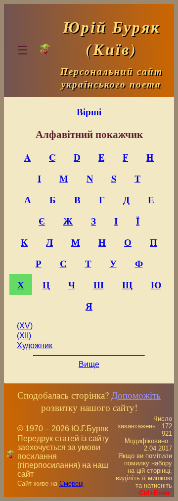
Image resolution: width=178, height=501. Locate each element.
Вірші (89, 111)
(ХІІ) (24, 335)
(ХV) (25, 325)
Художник (34, 345)
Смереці (71, 483)
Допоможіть (136, 395)
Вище (89, 364)
